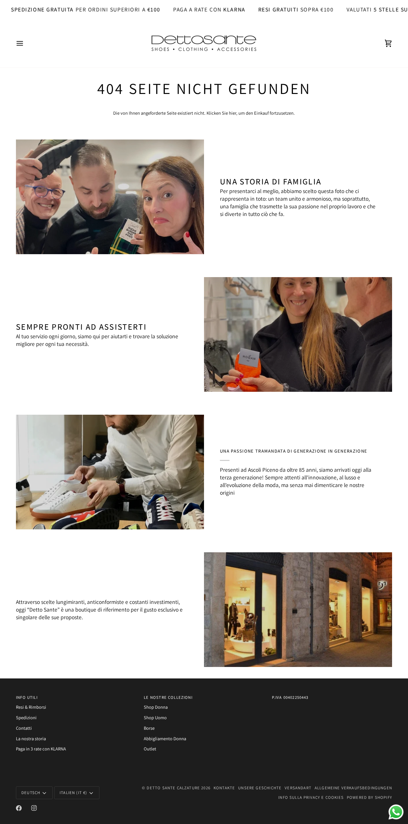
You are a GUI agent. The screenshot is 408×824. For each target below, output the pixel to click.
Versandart (298, 788)
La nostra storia (31, 738)
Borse (149, 728)
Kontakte (224, 788)
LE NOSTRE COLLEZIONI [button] (168, 697)
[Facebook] (19, 808)
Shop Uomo (155, 717)
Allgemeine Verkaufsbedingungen (353, 788)
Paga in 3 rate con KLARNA (41, 749)
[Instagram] (34, 808)
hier (232, 113)
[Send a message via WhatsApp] (396, 812)
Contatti (24, 728)
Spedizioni (26, 717)
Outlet (150, 749)
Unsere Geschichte (259, 788)
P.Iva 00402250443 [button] (290, 697)
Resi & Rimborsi (31, 707)
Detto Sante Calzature (173, 788)
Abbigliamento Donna (165, 738)
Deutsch (30, 792)
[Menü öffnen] (25, 43)
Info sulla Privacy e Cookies (311, 797)
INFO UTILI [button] (27, 697)
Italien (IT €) (73, 792)
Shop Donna (156, 707)
